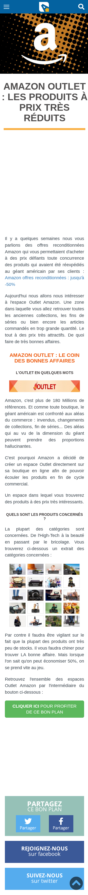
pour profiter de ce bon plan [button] (44, 709)
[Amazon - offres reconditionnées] (44, 595)
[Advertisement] (44, 186)
